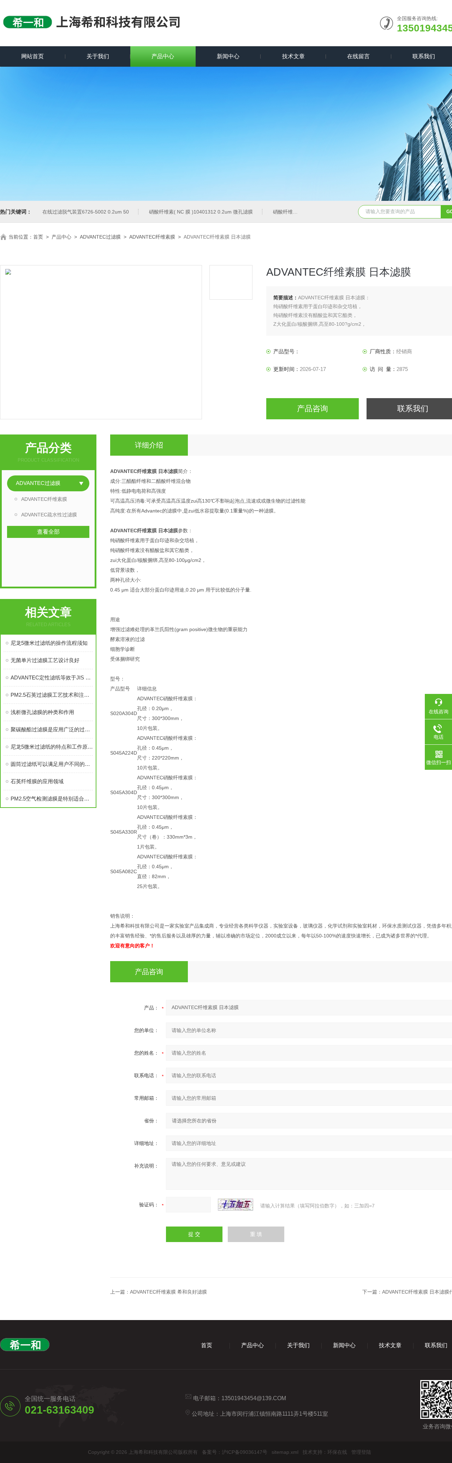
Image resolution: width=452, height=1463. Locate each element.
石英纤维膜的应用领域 (37, 781)
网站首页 (32, 56)
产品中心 (162, 56)
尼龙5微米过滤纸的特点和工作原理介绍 (52, 747)
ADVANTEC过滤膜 (100, 237)
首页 (38, 237)
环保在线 (337, 1452)
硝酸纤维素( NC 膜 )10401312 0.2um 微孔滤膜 (201, 212)
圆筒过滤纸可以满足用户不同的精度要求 (52, 764)
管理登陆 (361, 1452)
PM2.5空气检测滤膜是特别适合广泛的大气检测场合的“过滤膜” (52, 799)
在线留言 (358, 56)
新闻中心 (228, 56)
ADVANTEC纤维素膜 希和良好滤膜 (168, 1292)
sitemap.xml (285, 1452)
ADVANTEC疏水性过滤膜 (49, 514)
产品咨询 (312, 408)
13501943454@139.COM (253, 1398)
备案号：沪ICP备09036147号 (234, 1452)
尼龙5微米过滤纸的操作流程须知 (49, 643)
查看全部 (48, 532)
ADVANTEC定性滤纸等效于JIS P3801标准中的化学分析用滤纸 (52, 677)
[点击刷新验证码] (235, 1205)
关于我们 (98, 56)
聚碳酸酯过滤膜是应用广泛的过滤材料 (52, 729)
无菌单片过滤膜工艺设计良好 (45, 660)
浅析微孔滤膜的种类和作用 (42, 712)
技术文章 (293, 56)
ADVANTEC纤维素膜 (152, 237)
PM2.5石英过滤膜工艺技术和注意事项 (52, 695)
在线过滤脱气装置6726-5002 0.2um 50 (85, 212)
